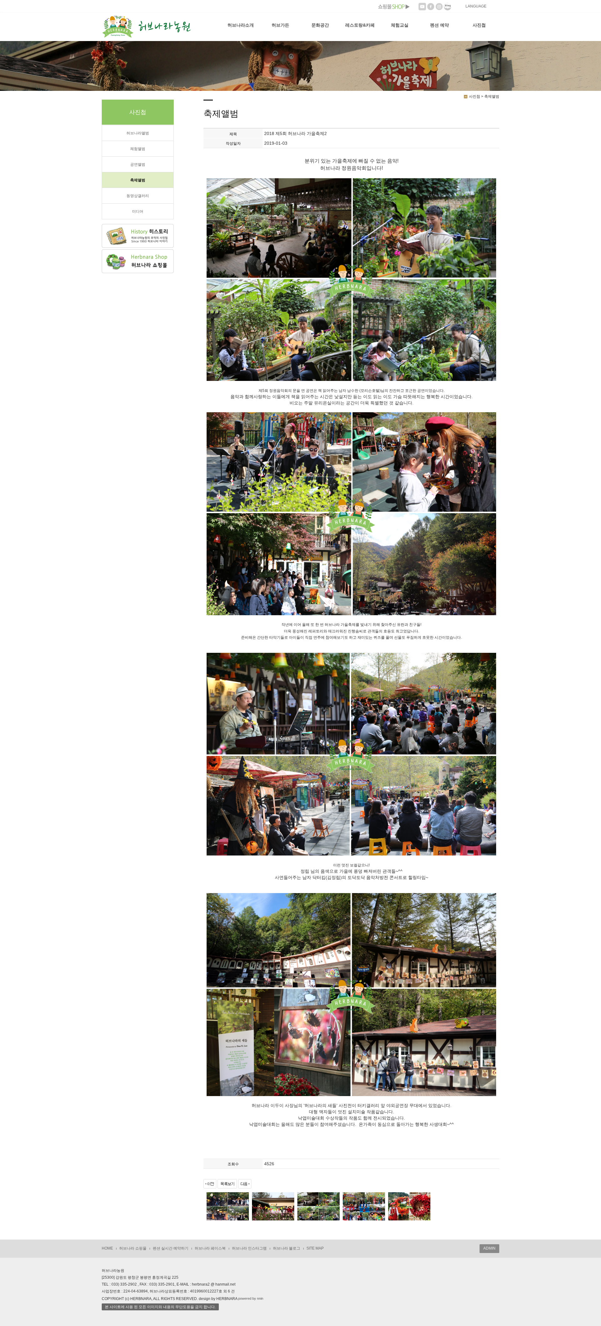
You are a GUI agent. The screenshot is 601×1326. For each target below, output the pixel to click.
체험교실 (399, 25)
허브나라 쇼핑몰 (132, 1248)
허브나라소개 (241, 25)
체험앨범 (137, 149)
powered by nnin (250, 1298)
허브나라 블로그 (286, 1248)
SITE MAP (315, 1248)
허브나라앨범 (137, 133)
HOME (107, 1248)
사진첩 (479, 25)
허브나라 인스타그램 (249, 1248)
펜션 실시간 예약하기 (170, 1248)
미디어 (137, 211)
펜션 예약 (439, 25)
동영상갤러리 (137, 196)
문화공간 (320, 25)
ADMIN (489, 1248)
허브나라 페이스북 (210, 1248)
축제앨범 (137, 180)
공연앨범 (137, 164)
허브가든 (280, 25)
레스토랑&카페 (360, 25)
